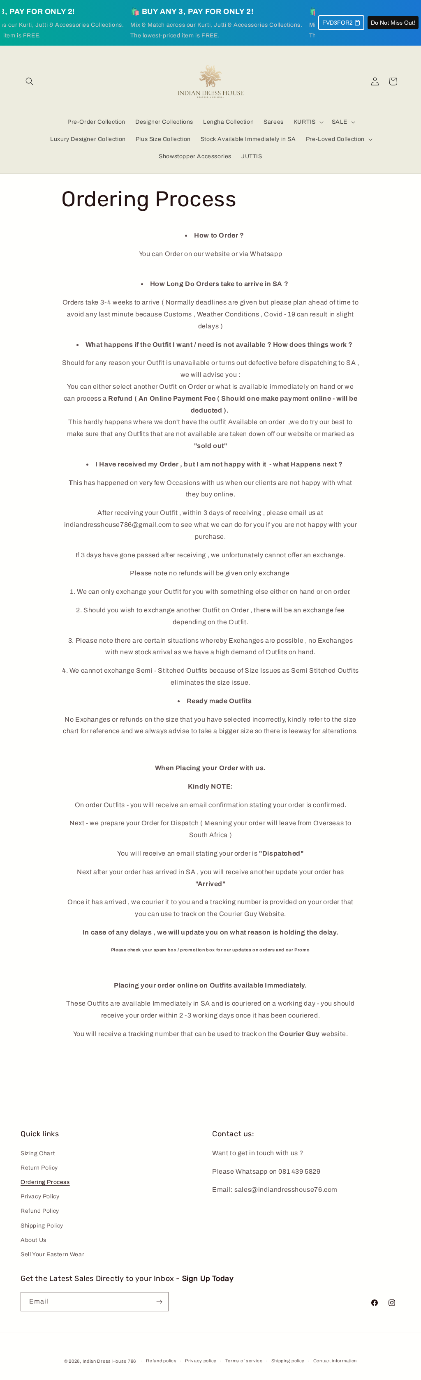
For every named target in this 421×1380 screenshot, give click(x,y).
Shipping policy (288, 1360)
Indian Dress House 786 (109, 1361)
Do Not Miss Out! (393, 22)
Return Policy (39, 1168)
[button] (30, 81)
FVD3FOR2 (337, 22)
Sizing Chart (38, 1153)
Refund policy (161, 1360)
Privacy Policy (40, 1196)
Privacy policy (201, 1360)
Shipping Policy (42, 1226)
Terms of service (244, 1360)
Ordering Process (45, 1182)
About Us (33, 1240)
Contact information (335, 1360)
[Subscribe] (159, 1301)
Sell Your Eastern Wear (52, 1254)
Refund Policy (40, 1211)
